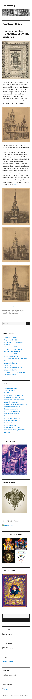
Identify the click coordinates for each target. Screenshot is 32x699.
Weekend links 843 (10, 354)
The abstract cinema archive (13, 395)
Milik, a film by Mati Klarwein (14, 349)
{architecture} (15, 310)
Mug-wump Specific (10, 340)
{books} (22, 310)
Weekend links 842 (10, 363)
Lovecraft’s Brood (10, 374)
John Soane (14, 313)
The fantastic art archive (12, 406)
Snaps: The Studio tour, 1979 (13, 368)
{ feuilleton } (8, 6)
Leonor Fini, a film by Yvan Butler (15, 372)
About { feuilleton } (10, 388)
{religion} (13, 312)
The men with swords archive (14, 416)
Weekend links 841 (10, 370)
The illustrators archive (12, 411)
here (14, 184)
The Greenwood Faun (11, 356)
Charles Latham (21, 312)
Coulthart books (9, 390)
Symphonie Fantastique (12, 351)
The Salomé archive (10, 425)
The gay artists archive (11, 409)
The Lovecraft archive (11, 413)
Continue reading (8, 306)
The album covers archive (12, 397)
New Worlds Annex (10, 393)
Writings (7, 432)
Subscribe (16, 620)
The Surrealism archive (12, 427)
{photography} (6, 312)
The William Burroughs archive (14, 430)
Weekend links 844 (10, 347)
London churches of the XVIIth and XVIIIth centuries (15, 34)
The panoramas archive (12, 420)
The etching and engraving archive (15, 404)
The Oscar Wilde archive (12, 418)
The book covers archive (12, 402)
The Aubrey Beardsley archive (14, 400)
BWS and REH (8, 365)
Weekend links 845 (10, 337)
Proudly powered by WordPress (19, 696)
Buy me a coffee (7, 661)
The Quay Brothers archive (13, 423)
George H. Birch (6, 313)
